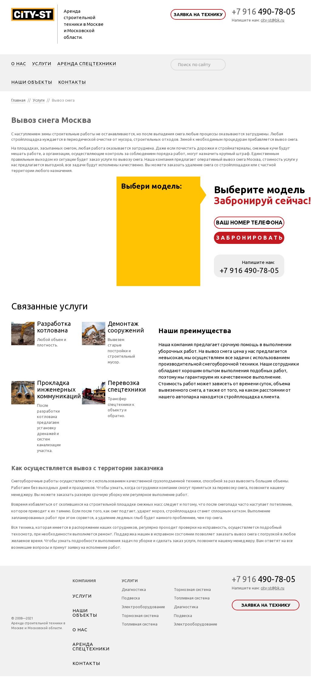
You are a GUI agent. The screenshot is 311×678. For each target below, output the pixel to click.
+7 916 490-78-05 (249, 270)
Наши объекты (85, 613)
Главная (18, 100)
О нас (80, 629)
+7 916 (263, 11)
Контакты (86, 663)
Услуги (39, 100)
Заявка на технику (198, 14)
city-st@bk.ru (272, 20)
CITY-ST (38, 592)
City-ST (32, 14)
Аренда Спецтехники (91, 646)
